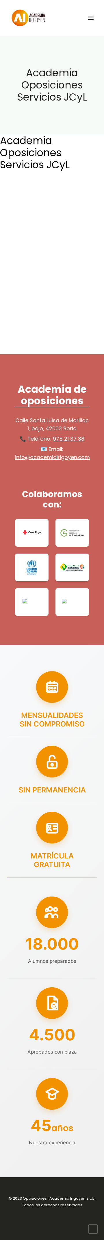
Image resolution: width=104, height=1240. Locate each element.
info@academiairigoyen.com (52, 457)
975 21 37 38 (68, 438)
